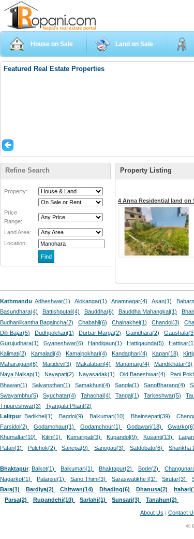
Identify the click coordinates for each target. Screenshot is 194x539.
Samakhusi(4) (92, 385)
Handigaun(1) (105, 343)
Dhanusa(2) (152, 489)
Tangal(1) (127, 395)
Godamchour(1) (101, 426)
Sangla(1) (127, 385)
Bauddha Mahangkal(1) (147, 311)
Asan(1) (162, 301)
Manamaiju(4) (132, 364)
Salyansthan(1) (51, 385)
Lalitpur (10, 416)
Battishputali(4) (61, 311)
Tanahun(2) (162, 500)
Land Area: (17, 232)
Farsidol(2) (14, 426)
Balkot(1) (44, 468)
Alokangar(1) (90, 301)
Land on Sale (134, 44)
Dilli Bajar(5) (15, 333)
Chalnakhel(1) (129, 322)
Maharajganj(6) (19, 364)
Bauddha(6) (99, 311)
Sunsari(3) (126, 500)
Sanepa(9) (75, 448)
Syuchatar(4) (59, 395)
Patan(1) (11, 448)
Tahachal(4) (96, 395)
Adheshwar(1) (52, 301)
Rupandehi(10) (54, 500)
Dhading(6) (115, 489)
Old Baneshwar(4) (143, 374)
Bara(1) (10, 489)
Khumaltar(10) (18, 437)
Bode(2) (149, 468)
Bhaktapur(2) (116, 468)
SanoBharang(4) (164, 385)
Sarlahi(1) (93, 500)
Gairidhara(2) (142, 333)
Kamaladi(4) (46, 353)
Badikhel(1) (39, 416)
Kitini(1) (52, 437)
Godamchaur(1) (55, 426)
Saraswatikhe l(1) (134, 479)
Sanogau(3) (109, 448)
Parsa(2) (16, 500)
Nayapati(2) (59, 374)
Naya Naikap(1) (20, 374)
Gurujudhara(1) (19, 343)
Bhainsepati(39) (151, 416)
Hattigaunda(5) (145, 343)
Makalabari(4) (93, 364)
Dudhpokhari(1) (54, 333)
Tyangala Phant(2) (69, 406)
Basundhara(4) (19, 311)
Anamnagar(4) (129, 301)
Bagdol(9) (72, 416)
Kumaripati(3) (84, 437)
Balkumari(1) (77, 468)
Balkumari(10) (107, 416)
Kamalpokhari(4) (86, 353)
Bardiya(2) (40, 489)
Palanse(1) (51, 479)
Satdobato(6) (147, 448)
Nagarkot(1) (16, 479)
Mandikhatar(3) (173, 364)
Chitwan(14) (77, 489)
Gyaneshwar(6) (63, 343)
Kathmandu (16, 301)
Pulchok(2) (42, 448)
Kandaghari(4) (129, 353)
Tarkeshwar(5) (162, 395)
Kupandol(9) (123, 437)
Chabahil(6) (92, 322)
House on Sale (52, 44)
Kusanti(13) (158, 437)
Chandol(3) (166, 322)
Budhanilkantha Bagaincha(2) (36, 322)
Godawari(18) (145, 426)
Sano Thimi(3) (88, 479)
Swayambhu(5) (19, 395)
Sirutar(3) (174, 479)
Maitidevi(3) (56, 364)
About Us (151, 512)
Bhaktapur (14, 468)
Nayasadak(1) (97, 374)
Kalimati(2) (13, 353)
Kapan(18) (165, 353)
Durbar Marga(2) (100, 333)
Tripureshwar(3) (20, 406)
